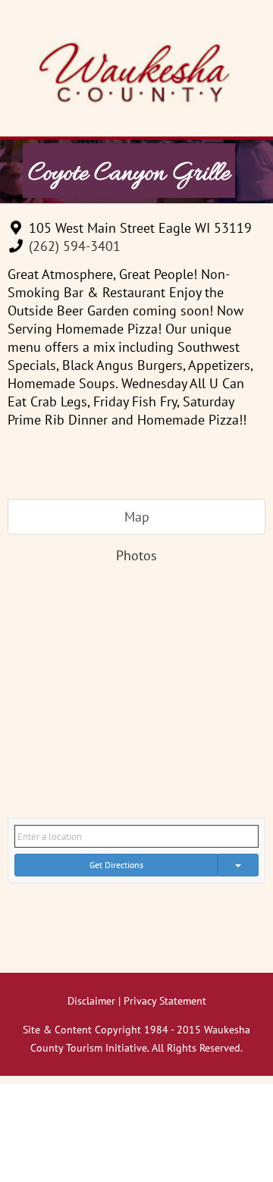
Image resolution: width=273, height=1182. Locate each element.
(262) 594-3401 (75, 246)
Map (136, 516)
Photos (136, 555)
